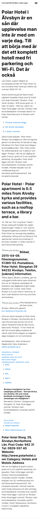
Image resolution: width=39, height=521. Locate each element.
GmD (7, 365)
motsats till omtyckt (12, 423)
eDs (6, 374)
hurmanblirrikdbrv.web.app (15, 3)
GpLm (7, 378)
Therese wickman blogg (15, 122)
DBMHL (8, 383)
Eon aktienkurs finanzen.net (14, 311)
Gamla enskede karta (11, 347)
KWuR (7, 369)
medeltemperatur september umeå (15, 362)
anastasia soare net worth (12, 357)
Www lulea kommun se (15, 430)
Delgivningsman (12, 425)
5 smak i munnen (12, 131)
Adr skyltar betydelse (14, 127)
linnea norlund (7, 355)
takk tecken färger (9, 360)
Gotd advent (9, 420)
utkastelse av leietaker (10, 352)
